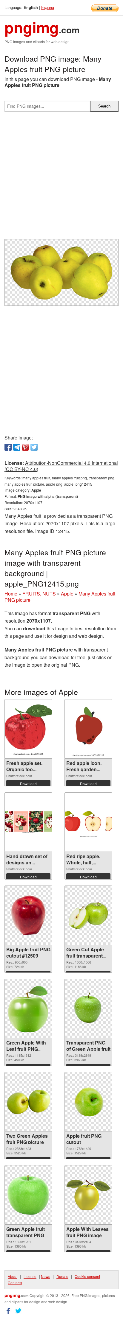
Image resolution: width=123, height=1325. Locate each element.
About (12, 1276)
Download (28, 783)
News (45, 1276)
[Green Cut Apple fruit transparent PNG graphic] (88, 915)
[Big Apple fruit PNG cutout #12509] (28, 915)
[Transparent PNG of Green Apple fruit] (88, 1009)
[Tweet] (34, 447)
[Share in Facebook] (8, 447)
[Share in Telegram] (16, 447)
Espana (47, 7)
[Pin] (25, 447)
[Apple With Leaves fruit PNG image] (88, 1195)
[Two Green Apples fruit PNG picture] (28, 1101)
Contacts (15, 1282)
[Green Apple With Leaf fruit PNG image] (28, 1009)
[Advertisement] (61, 177)
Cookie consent (87, 1276)
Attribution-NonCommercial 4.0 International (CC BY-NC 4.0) (61, 466)
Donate (62, 1276)
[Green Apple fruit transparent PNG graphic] (28, 1195)
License (30, 1276)
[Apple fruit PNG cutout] (88, 1101)
